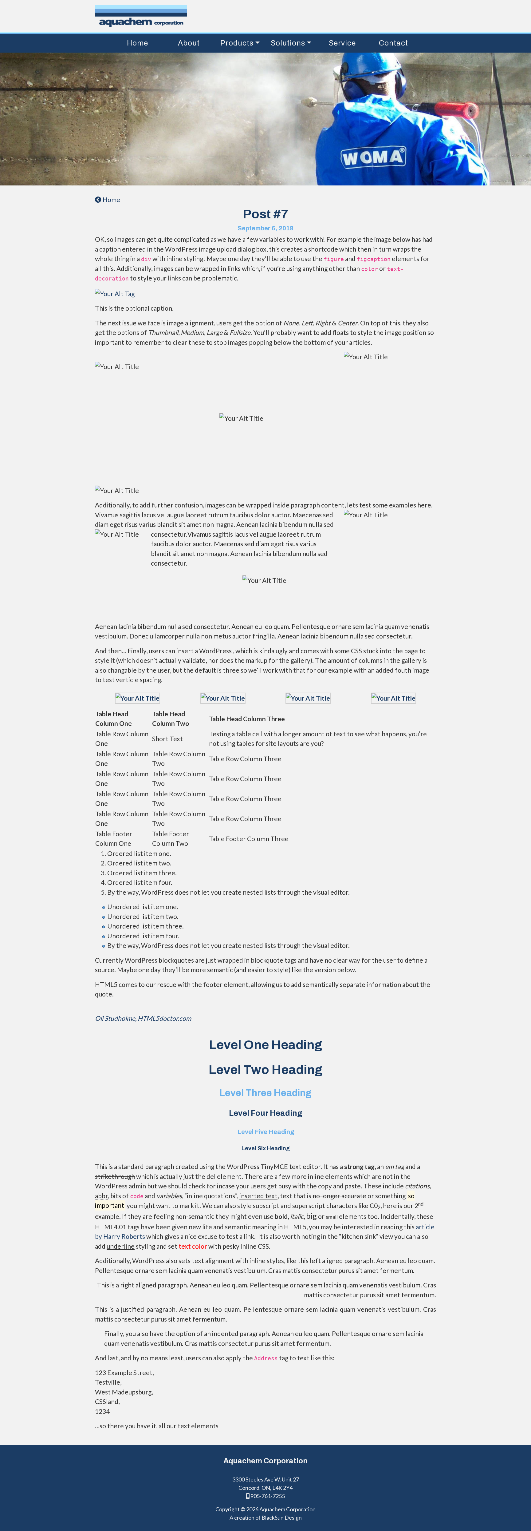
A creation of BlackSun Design (266, 1517)
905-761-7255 (267, 1496)
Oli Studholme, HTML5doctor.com (143, 1018)
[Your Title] (137, 697)
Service (342, 43)
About (189, 43)
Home (137, 43)
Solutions (288, 43)
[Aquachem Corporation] (261, 16)
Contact (393, 43)
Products (237, 43)
